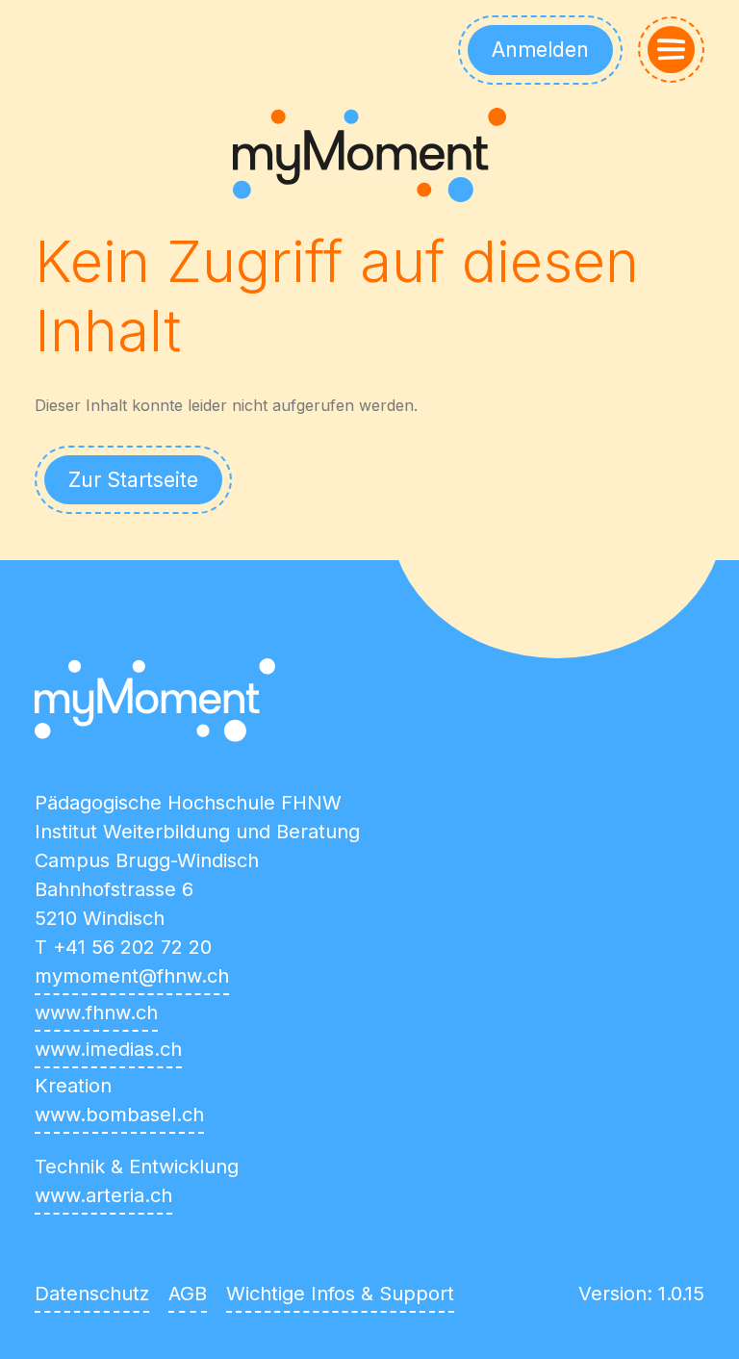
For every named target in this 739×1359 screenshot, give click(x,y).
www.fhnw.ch (96, 1012)
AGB (187, 1293)
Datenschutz (92, 1293)
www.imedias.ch (108, 1049)
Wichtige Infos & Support (340, 1293)
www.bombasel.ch (119, 1114)
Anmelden (540, 50)
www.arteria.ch (103, 1195)
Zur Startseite (133, 480)
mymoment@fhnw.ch (132, 975)
